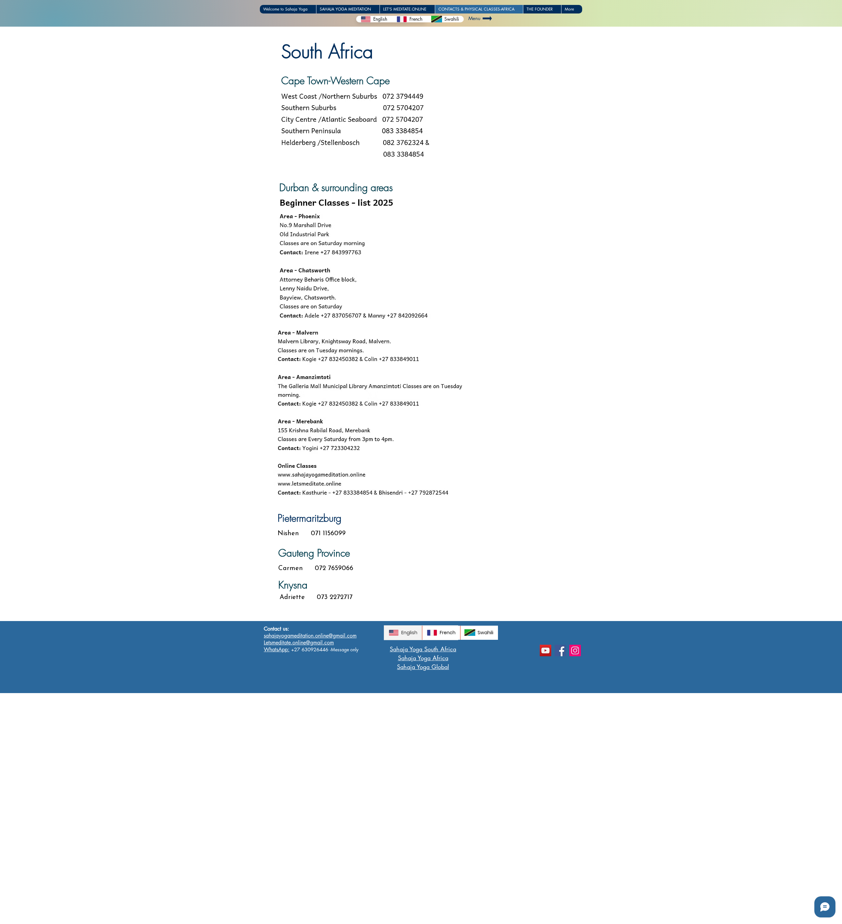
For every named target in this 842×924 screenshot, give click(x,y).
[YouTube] (545, 650)
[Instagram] (575, 650)
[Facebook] (560, 650)
